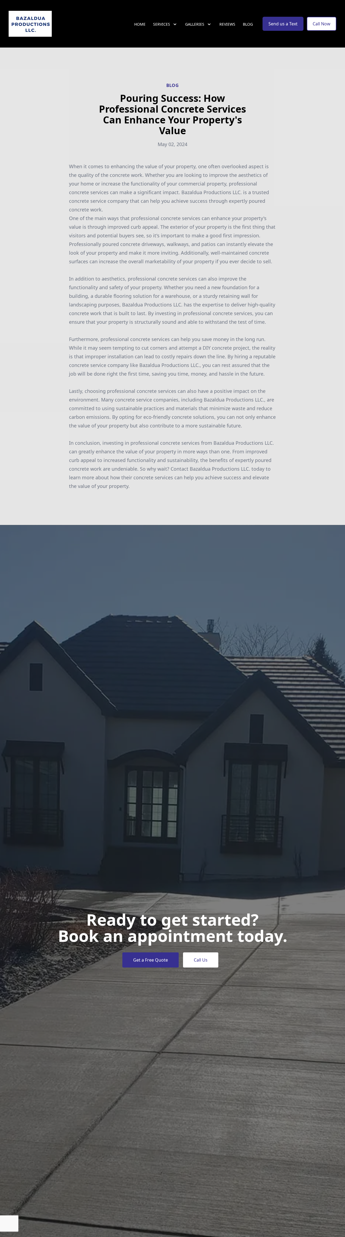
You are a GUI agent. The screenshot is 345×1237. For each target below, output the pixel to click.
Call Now (321, 24)
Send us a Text (283, 24)
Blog (248, 24)
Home (140, 24)
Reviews (227, 24)
